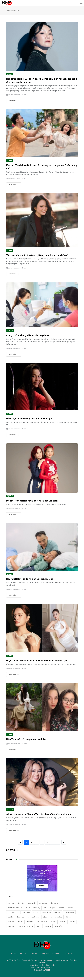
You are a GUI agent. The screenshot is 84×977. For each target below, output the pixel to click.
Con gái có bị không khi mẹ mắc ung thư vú (27, 335)
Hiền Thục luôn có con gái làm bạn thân (26, 739)
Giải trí (9, 74)
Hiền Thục (57, 912)
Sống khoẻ (45, 953)
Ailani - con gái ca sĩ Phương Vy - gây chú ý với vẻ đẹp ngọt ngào (38, 814)
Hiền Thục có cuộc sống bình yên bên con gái (29, 418)
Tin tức (13, 953)
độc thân (21, 903)
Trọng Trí (52, 908)
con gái (35, 912)
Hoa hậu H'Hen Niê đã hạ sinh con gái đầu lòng (29, 579)
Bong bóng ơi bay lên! (26, 926)
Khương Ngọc (43, 903)
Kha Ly (28, 908)
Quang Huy (62, 921)
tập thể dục (20, 917)
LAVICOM (46, 970)
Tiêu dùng (68, 953)
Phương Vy (47, 926)
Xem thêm (12, 101)
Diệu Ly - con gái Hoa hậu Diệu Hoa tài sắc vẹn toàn (32, 500)
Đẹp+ (57, 953)
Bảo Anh (72, 921)
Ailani (38, 926)
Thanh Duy (36, 908)
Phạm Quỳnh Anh (42, 921)
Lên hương (54, 903)
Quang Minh (31, 903)
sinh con (20, 921)
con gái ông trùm (13, 912)
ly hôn (53, 921)
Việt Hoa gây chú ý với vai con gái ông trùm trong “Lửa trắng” (37, 255)
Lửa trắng (70, 908)
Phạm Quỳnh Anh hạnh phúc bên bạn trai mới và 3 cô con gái (36, 660)
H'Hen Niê (11, 921)
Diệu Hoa (68, 917)
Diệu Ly (45, 917)
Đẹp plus (10, 330)
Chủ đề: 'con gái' (13, 11)
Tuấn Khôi (30, 921)
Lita (45, 908)
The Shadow (12, 926)
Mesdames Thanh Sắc (15, 908)
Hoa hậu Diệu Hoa (56, 917)
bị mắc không (46, 912)
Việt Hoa (61, 908)
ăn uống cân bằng (33, 917)
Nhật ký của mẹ (69, 912)
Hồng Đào (11, 903)
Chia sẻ (34, 953)
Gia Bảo (10, 917)
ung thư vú (26, 912)
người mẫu (58, 926)
